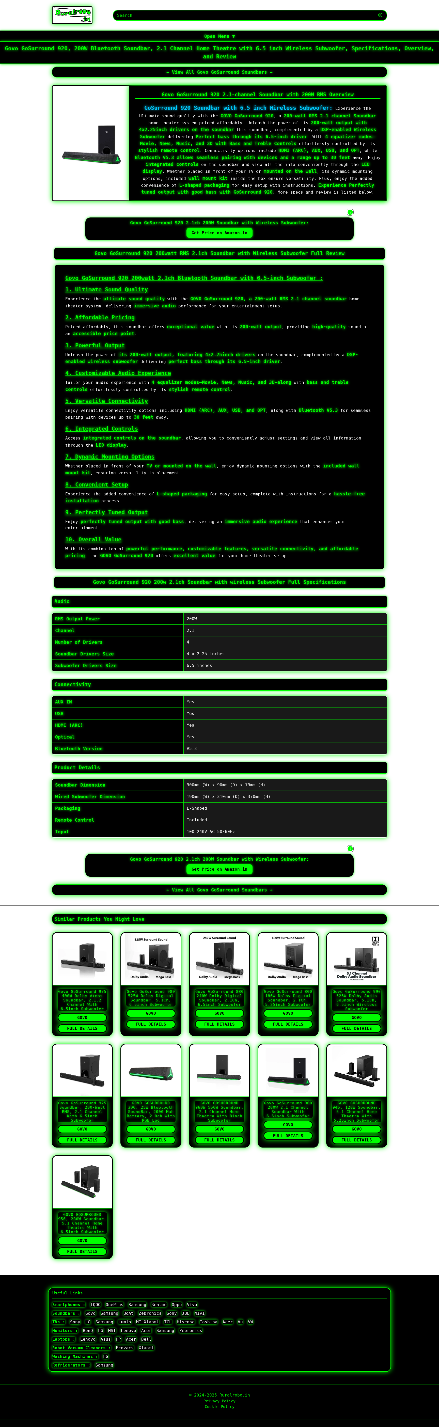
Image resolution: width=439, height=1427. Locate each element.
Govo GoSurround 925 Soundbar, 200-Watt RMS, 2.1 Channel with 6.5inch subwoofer (82, 1111)
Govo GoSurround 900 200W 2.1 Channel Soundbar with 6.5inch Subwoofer (288, 1109)
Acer (228, 1322)
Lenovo (128, 1330)
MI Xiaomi (147, 1322)
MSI (112, 1330)
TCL (168, 1322)
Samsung (137, 1304)
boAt (128, 1313)
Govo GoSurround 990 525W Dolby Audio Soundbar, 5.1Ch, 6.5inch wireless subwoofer (357, 1000)
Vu (240, 1322)
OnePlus (114, 1304)
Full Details (82, 1028)
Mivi (200, 1313)
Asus (106, 1339)
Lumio (124, 1322)
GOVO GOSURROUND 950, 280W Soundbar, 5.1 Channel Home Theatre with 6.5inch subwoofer (82, 1223)
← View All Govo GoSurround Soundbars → (219, 72)
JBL (186, 1313)
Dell (146, 1339)
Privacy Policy (219, 1401)
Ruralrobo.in (235, 1395)
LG (87, 1322)
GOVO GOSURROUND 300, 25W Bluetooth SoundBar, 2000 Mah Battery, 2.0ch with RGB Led (151, 1111)
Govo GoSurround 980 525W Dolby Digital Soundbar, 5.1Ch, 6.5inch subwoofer (151, 998)
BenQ (88, 1330)
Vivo (192, 1304)
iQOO (95, 1304)
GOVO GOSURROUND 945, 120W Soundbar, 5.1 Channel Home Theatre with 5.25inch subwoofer (357, 1111)
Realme (159, 1304)
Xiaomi (146, 1347)
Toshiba (208, 1322)
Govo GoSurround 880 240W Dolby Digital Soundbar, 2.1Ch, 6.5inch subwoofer (219, 998)
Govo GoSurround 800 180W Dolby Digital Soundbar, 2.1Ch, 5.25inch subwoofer (288, 998)
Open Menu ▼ (219, 36)
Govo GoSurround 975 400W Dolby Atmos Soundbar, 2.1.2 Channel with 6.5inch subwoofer (82, 1000)
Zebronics (150, 1313)
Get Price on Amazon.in (219, 232)
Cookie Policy (219, 1406)
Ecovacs (125, 1347)
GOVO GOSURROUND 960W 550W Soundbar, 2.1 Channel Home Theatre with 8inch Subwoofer (219, 1111)
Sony (172, 1313)
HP (118, 1339)
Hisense (186, 1322)
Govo (82, 1017)
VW (250, 1322)
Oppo (177, 1304)
